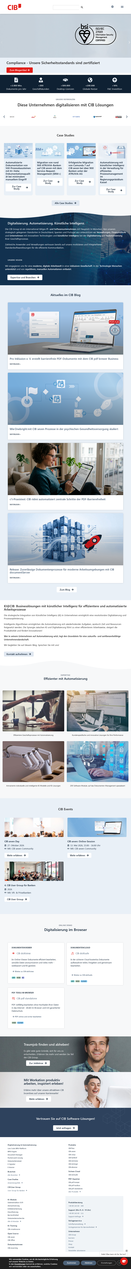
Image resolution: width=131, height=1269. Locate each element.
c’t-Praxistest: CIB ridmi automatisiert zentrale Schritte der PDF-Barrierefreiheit (58, 499)
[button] (112, 6)
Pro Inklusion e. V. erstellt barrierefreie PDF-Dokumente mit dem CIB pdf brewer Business (64, 358)
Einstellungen (19, 1264)
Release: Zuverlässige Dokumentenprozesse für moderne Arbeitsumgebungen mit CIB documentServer (62, 570)
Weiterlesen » (15, 364)
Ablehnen (88, 1263)
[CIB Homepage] (27, 7)
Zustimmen (71, 1263)
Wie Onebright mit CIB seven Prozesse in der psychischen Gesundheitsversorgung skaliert (64, 429)
